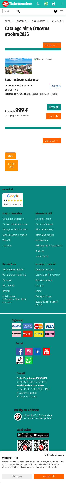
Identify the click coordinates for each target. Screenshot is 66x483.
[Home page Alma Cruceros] (56, 85)
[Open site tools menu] (62, 4)
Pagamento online (43, 280)
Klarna (38, 291)
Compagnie (21, 20)
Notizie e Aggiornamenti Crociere (46, 303)
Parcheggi (39, 251)
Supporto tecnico (43, 218)
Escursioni (7, 245)
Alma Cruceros (38, 20)
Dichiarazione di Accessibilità (48, 245)
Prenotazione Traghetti (13, 269)
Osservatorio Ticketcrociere (48, 274)
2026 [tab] (10, 155)
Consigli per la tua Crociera (14, 229)
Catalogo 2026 (57, 20)
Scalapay (39, 285)
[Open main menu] (62, 11)
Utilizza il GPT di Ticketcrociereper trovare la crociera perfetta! (37, 417)
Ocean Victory (12, 85)
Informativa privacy (44, 229)
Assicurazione (41, 240)
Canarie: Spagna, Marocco (22, 80)
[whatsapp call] (46, 4)
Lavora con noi (42, 256)
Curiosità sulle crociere (13, 218)
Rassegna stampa (43, 296)
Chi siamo (7, 280)
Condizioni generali (44, 224)
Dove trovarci (8, 285)
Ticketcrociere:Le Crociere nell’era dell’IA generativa (14, 299)
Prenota (54, 116)
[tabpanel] (33, 166)
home (7, 20)
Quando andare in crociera (14, 234)
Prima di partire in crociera (14, 224)
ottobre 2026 (11, 165)
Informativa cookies (44, 234)
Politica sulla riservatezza (54, 455)
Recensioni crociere (44, 269)
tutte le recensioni (12, 204)
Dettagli (54, 107)
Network (6, 291)
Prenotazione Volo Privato (14, 274)
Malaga (20, 93)
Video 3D (6, 240)
